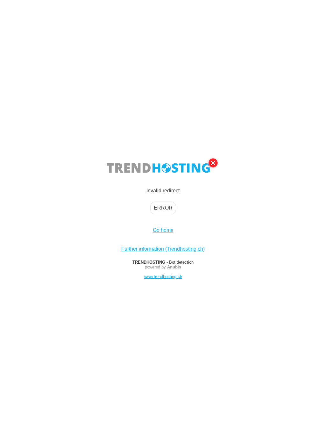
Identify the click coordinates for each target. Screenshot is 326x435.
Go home (163, 230)
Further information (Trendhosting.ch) (163, 249)
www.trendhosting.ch (163, 276)
